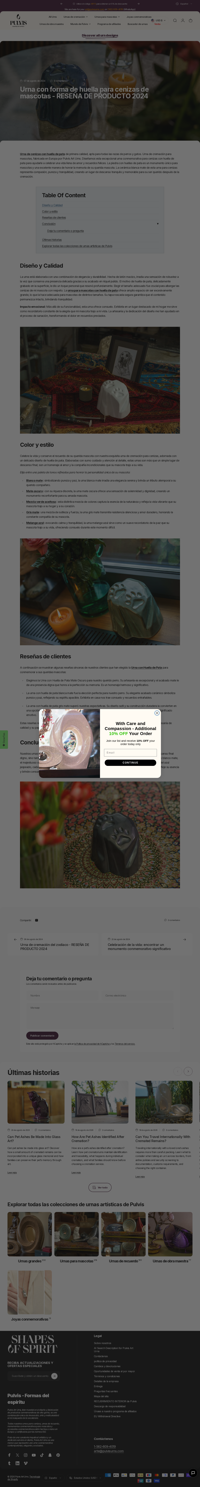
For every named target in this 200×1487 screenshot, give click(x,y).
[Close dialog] (157, 713)
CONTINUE (130, 762)
